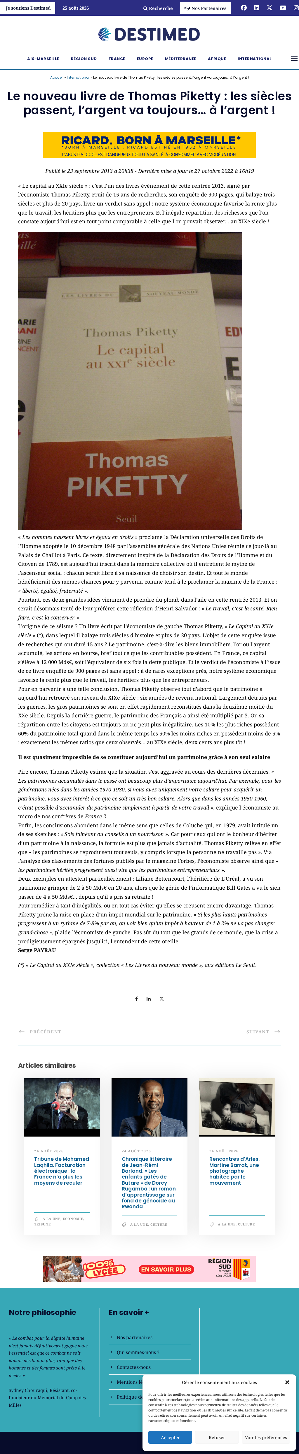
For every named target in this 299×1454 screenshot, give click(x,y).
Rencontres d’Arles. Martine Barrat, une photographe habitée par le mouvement (234, 1171)
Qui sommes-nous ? (138, 1352)
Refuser (217, 1437)
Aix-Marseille (43, 59)
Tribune (42, 1224)
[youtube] (283, 8)
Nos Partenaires (209, 8)
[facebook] (244, 8)
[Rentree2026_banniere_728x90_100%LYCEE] (149, 144)
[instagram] (296, 8)
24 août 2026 (49, 1151)
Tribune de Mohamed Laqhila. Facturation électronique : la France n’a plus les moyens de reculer (61, 1171)
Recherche (161, 8)
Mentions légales (135, 1382)
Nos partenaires (134, 1337)
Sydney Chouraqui (28, 1390)
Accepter (170, 1437)
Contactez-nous (134, 1367)
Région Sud (84, 59)
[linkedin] (256, 8)
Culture (158, 1224)
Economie (73, 1219)
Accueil (56, 77)
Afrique (217, 59)
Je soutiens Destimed (28, 8)
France (117, 59)
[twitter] (269, 8)
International (255, 59)
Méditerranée (180, 59)
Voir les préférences (266, 1437)
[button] (287, 1382)
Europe (145, 59)
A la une (51, 1219)
